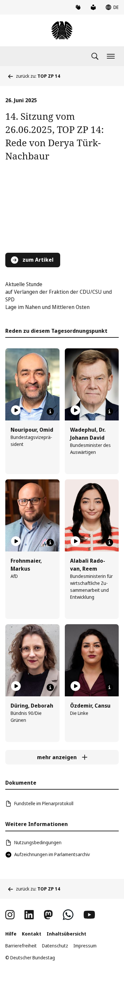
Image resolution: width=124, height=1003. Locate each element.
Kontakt (31, 934)
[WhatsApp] (68, 914)
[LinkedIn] (29, 914)
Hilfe (11, 934)
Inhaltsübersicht (66, 934)
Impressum (85, 945)
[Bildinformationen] (50, 411)
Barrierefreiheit (21, 945)
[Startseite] (61, 30)
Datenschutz (55, 945)
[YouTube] (89, 914)
